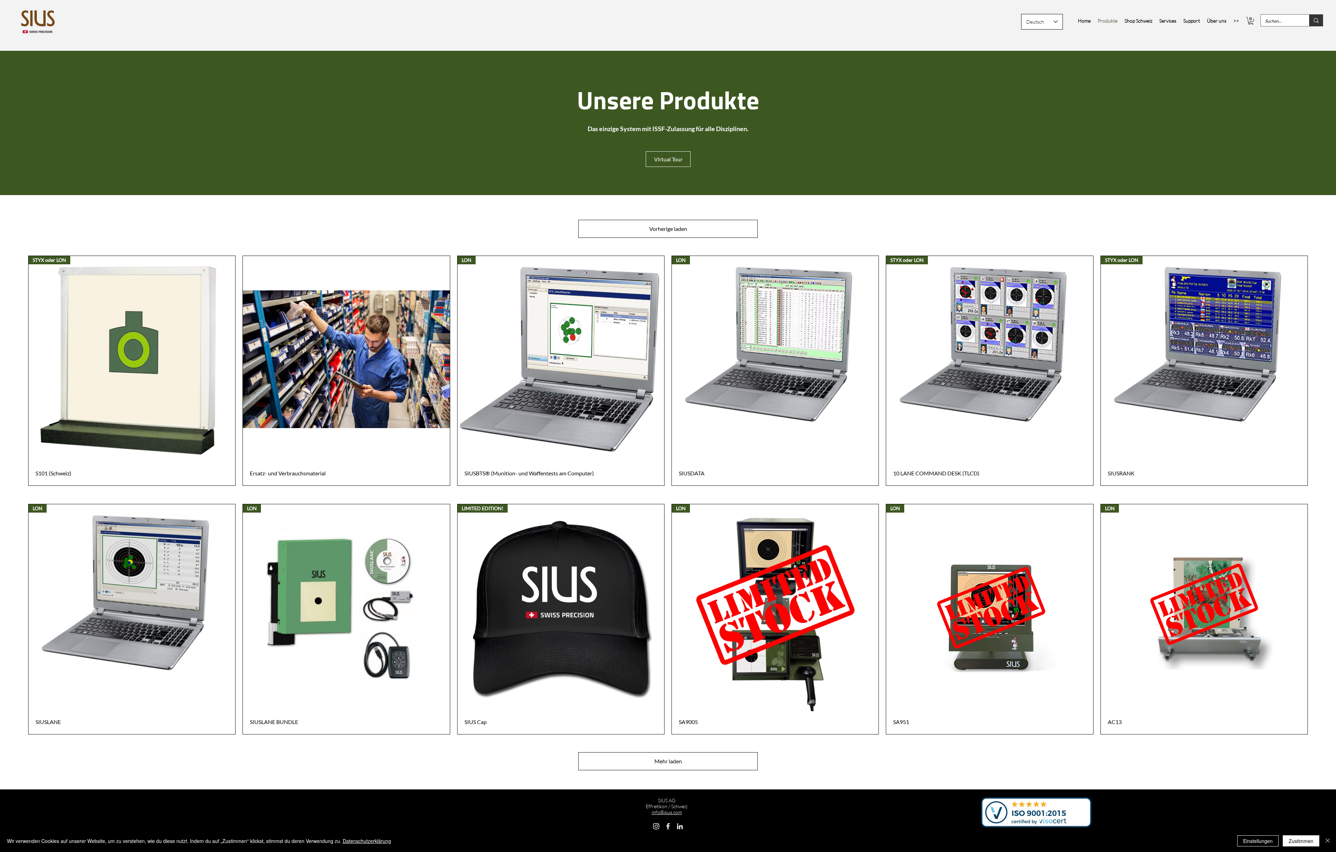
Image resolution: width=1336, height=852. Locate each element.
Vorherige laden (668, 228)
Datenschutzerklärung (367, 840)
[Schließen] (1327, 840)
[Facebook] (668, 826)
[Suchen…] (1316, 20)
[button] (1250, 21)
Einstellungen (1258, 840)
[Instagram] (656, 826)
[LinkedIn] (680, 826)
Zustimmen (1301, 840)
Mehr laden (668, 761)
